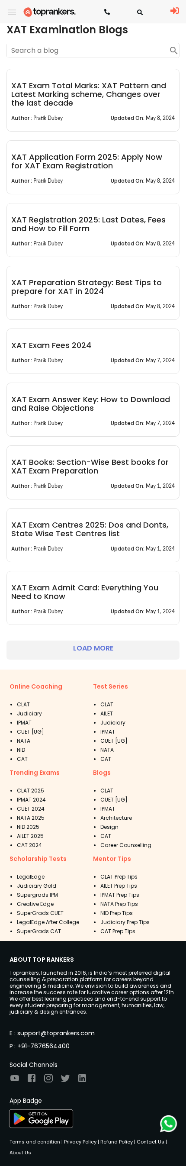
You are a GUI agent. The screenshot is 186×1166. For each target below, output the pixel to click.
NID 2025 (28, 827)
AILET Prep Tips (118, 885)
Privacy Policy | (81, 1141)
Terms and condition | (36, 1141)
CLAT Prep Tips (119, 876)
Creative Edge (35, 904)
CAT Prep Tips (117, 931)
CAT (22, 759)
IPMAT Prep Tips (119, 895)
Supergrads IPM (37, 895)
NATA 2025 (31, 817)
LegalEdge (31, 876)
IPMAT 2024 (31, 799)
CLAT (23, 704)
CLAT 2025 (30, 790)
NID (21, 750)
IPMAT (24, 722)
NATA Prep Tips (119, 904)
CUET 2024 (31, 808)
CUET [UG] (30, 731)
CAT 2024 (29, 845)
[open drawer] (12, 12)
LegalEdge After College (48, 922)
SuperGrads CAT (39, 931)
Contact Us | (151, 1141)
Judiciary (29, 713)
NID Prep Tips (116, 913)
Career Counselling (125, 845)
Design (109, 827)
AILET (106, 713)
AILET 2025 (30, 836)
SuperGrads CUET (40, 913)
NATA (23, 740)
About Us (20, 1152)
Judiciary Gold (36, 885)
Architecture (116, 817)
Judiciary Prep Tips (125, 922)
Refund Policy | (117, 1141)
